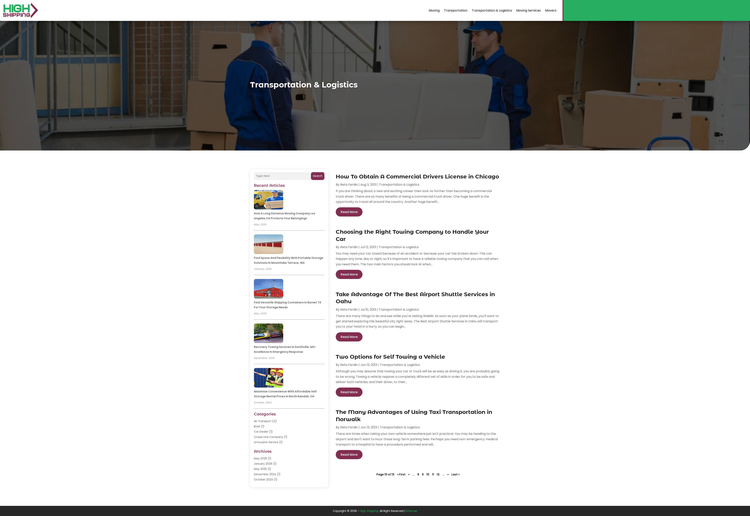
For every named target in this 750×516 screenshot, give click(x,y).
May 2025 (260, 469)
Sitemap (411, 511)
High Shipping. (369, 511)
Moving (434, 10)
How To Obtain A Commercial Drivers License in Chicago (417, 176)
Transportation (455, 10)
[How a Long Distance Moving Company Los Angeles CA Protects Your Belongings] (268, 200)
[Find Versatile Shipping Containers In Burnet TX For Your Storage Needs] (268, 289)
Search (317, 176)
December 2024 (265, 474)
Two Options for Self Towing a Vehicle (390, 356)
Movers (550, 10)
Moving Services (528, 10)
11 (433, 474)
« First (401, 474)
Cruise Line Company (268, 437)
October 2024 (263, 479)
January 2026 (263, 464)
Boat (257, 426)
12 (438, 474)
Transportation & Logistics (492, 10)
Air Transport (262, 421)
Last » (455, 474)
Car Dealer (261, 432)
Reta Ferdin (349, 184)
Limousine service (266, 442)
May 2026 (260, 458)
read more (349, 212)
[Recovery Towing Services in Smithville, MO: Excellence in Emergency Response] (268, 334)
